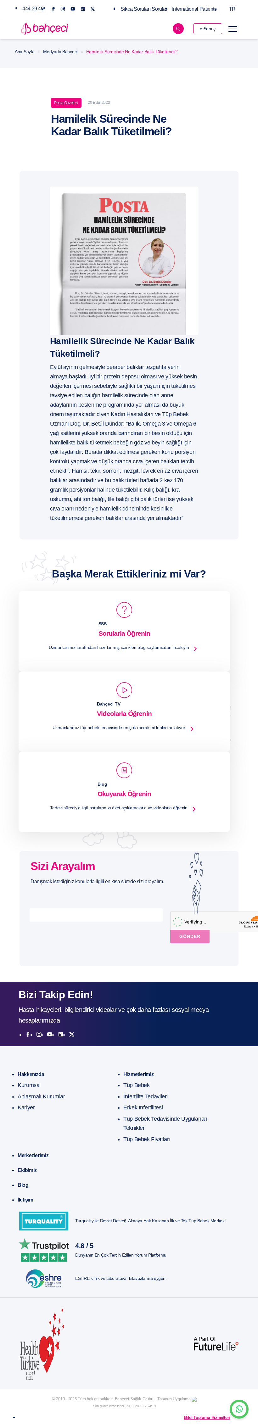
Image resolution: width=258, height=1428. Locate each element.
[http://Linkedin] (61, 1034)
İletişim (25, 1199)
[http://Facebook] (28, 1034)
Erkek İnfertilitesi (143, 1107)
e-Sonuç (208, 28)
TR (232, 9)
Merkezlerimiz (33, 1155)
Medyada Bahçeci (60, 51)
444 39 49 (33, 8)
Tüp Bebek (136, 1085)
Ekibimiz (27, 1170)
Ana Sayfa (24, 51)
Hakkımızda (31, 1074)
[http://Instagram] (39, 1034)
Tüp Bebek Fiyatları (146, 1139)
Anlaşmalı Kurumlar (41, 1096)
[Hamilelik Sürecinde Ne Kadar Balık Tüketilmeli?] (124, 260)
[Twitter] (92, 9)
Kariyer (26, 1107)
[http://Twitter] (72, 1034)
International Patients (194, 9)
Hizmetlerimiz (138, 1074)
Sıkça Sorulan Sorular (144, 9)
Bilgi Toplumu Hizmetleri (207, 1417)
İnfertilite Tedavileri (145, 1096)
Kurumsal (29, 1085)
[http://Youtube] (50, 1034)
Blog (23, 1185)
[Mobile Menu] (232, 28)
